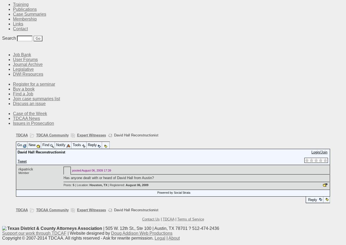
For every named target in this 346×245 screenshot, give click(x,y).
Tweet (22, 161)
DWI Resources (28, 74)
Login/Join (319, 152)
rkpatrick (25, 169)
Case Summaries (29, 14)
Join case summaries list (36, 98)
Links (18, 24)
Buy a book (24, 89)
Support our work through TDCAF (34, 233)
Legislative (23, 69)
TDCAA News (26, 118)
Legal (160, 238)
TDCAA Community (52, 135)
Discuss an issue (29, 103)
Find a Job (23, 94)
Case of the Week (30, 113)
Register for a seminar (34, 84)
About (174, 238)
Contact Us (151, 219)
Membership (25, 19)
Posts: (69, 185)
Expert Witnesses (91, 135)
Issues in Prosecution (33, 123)
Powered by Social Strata (173, 192)
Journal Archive (28, 64)
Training (21, 4)
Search (9, 38)
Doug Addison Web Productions (141, 233)
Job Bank (22, 54)
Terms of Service (190, 219)
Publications (25, 9)
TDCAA (22, 135)
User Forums (25, 59)
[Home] (5, 46)
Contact (20, 28)
